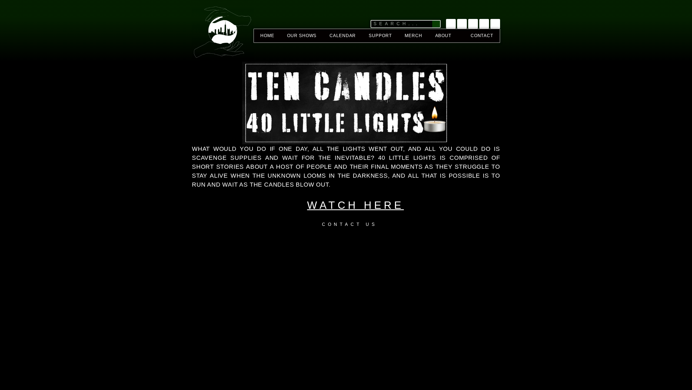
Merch (413, 35)
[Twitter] (451, 24)
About (443, 35)
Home (267, 35)
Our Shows (302, 35)
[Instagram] (484, 24)
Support (380, 35)
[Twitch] (473, 24)
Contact (482, 35)
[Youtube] (462, 24)
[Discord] (495, 24)
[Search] (436, 24)
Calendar (343, 35)
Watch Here (355, 205)
